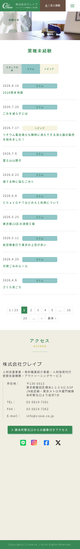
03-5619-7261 (37, 402)
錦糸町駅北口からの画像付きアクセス (41, 429)
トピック (49, 69)
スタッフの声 (12, 69)
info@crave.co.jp (40, 416)
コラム (30, 69)
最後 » (52, 318)
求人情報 (55, 5)
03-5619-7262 (37, 409)
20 (25, 318)
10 (69, 310)
